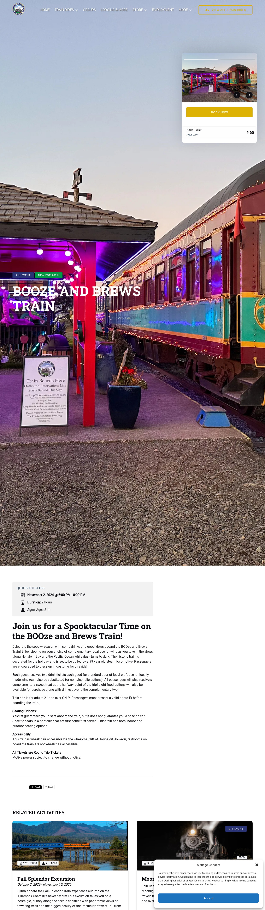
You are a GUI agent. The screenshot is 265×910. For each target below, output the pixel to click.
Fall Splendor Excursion (46, 878)
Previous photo (237, 95)
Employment (163, 10)
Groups (89, 10)
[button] (257, 865)
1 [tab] (201, 59)
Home (45, 10)
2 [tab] (237, 59)
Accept (208, 898)
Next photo (249, 95)
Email (50, 787)
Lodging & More (114, 10)
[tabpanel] (219, 77)
